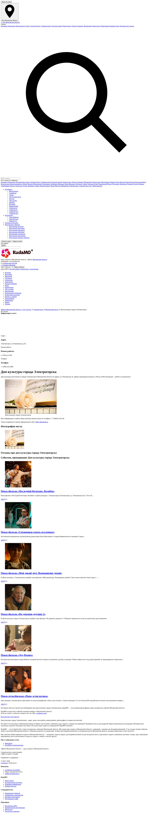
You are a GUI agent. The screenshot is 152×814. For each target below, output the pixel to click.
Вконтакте (8, 743)
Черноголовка (45, 186)
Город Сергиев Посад (33, 26)
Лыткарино (46, 184)
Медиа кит (9, 809)
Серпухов (18, 186)
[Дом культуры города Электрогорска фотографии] (76, 439)
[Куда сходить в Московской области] (23, 258)
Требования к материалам (14, 795)
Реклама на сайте (11, 806)
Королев (123, 182)
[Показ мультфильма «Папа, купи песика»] (76, 679)
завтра (17, 269)
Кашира (112, 26)
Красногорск (5, 184)
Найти (3, 245)
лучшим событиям (8, 265)
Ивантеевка (105, 26)
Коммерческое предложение (15, 808)
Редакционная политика (13, 782)
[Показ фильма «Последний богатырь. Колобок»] (76, 474)
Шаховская (64, 186)
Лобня (24, 184)
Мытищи (61, 184)
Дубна (73, 26)
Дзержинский (46, 26)
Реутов (135, 184)
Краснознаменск (16, 184)
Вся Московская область (10, 22)
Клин (117, 26)
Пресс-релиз (9, 781)
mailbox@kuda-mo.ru (12, 774)
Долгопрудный (56, 26)
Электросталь (84, 186)
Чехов (52, 186)
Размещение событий (12, 793)
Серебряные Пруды (8, 186)
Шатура (57, 186)
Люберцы (54, 184)
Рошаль (141, 184)
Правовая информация (13, 784)
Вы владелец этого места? (10, 717)
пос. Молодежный (95, 186)
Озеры (85, 184)
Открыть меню (6, 241)
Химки (37, 186)
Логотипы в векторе (12, 811)
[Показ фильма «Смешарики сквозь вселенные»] (76, 515)
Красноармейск (140, 182)
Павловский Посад (105, 184)
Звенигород (96, 26)
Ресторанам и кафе (11, 799)
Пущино (130, 184)
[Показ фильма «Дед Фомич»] (76, 638)
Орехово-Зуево (92, 184)
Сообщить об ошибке (12, 770)
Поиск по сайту (6, 2)
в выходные (24, 269)
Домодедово (66, 26)
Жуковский (88, 26)
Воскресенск (20, 26)
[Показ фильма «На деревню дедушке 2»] (76, 597)
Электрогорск (74, 186)
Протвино (123, 184)
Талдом (25, 186)
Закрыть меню (17, 241)
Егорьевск (79, 26)
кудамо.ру (4, 763)
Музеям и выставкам (12, 797)
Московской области (40, 259)
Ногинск (79, 184)
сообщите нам (41, 713)
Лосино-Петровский (34, 184)
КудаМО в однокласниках (14, 745)
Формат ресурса (10, 786)
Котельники (130, 182)
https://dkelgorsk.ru (42, 422)
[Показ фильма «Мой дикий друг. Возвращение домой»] (76, 556)
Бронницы (12, 26)
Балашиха (4, 26)
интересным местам (10, 263)
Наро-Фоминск (70, 184)
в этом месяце (33, 269)
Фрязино (31, 186)
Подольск (115, 184)
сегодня (12, 269)
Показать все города (127, 26)
